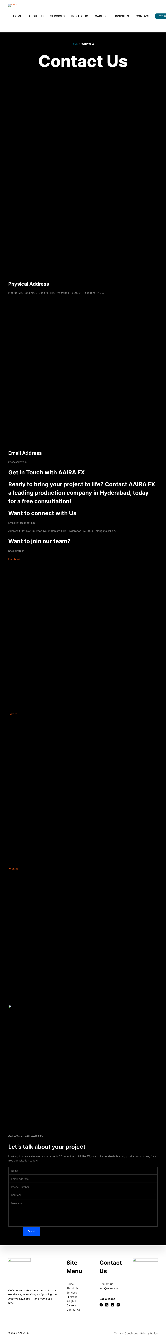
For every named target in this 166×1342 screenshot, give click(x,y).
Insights (71, 1301)
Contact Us (73, 1309)
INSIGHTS (122, 16)
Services (71, 1292)
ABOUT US (36, 16)
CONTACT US (145, 16)
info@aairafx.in (109, 1288)
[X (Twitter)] (106, 1304)
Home (70, 1284)
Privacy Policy (149, 1333)
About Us (72, 1288)
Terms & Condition (125, 1333)
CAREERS (101, 16)
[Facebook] (101, 1304)
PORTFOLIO (79, 16)
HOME (17, 16)
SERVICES (57, 16)
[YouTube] (118, 1304)
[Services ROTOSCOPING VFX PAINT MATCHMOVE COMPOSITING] (83, 1195)
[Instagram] (112, 1304)
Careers (71, 1305)
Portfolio (71, 1296)
